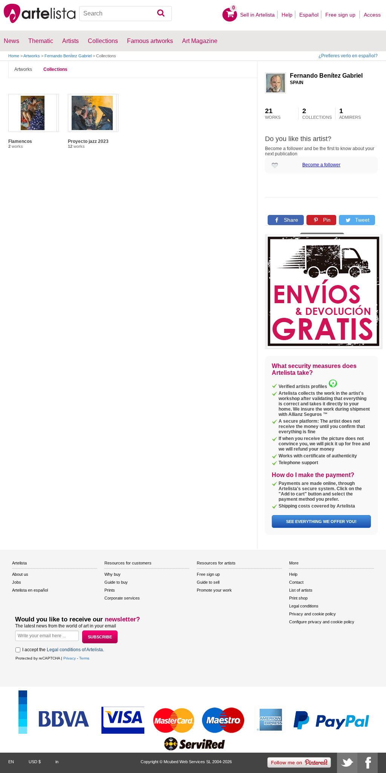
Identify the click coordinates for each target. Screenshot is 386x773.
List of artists (300, 590)
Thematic (40, 41)
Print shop (298, 598)
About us (20, 574)
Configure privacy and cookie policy (321, 622)
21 (272, 113)
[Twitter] (347, 763)
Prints (109, 590)
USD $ (35, 761)
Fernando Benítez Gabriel (68, 56)
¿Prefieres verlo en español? (348, 55)
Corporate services (122, 598)
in (56, 761)
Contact (296, 582)
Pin (326, 220)
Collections (55, 69)
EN (11, 761)
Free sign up (341, 15)
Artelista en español (30, 590)
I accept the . (63, 649)
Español (309, 15)
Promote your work (214, 590)
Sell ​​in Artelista (257, 15)
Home (13, 56)
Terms (84, 658)
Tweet (361, 220)
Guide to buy (116, 582)
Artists (70, 41)
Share (290, 220)
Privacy (69, 658)
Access (372, 15)
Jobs (16, 582)
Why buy (112, 574)
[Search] (161, 13)
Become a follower (321, 164)
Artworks (31, 56)
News (11, 41)
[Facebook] (367, 763)
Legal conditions (304, 606)
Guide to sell (208, 582)
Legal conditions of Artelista (75, 649)
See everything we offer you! (321, 521)
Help (287, 15)
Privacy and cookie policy (312, 614)
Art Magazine (200, 41)
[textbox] (125, 13)
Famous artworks (150, 41)
